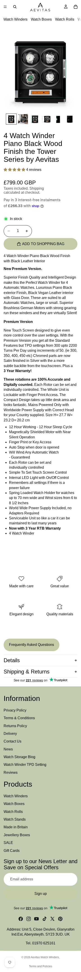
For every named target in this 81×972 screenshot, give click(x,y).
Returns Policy (15, 726)
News (8, 749)
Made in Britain (16, 827)
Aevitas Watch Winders (45, 957)
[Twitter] (52, 919)
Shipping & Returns (27, 672)
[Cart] (76, 7)
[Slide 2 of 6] (23, 119)
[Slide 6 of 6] (70, 119)
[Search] (15, 7)
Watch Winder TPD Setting (25, 765)
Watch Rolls (64, 19)
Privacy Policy (15, 710)
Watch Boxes (41, 19)
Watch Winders (15, 19)
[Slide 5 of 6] (58, 119)
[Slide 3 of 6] (35, 119)
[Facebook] (20, 919)
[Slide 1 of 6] (11, 119)
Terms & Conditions (19, 718)
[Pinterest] (60, 919)
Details (12, 660)
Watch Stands (15, 819)
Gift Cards (12, 851)
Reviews (11, 772)
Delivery (10, 734)
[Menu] (5, 7)
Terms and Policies (40, 966)
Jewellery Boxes (17, 835)
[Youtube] (36, 919)
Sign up (40, 894)
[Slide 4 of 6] (46, 119)
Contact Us (12, 741)
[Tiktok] (44, 919)
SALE (8, 843)
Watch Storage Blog (19, 757)
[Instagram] (28, 919)
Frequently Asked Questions (31, 645)
